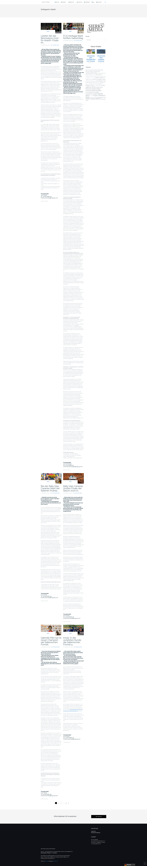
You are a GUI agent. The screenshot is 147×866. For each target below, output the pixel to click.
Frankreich (99, 76)
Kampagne (90, 79)
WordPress (55, 861)
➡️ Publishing (63, 2)
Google (89, 77)
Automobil (91, 73)
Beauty (103, 73)
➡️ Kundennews (87, 2)
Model (102, 82)
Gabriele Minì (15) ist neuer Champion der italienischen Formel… (51, 641)
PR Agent (99, 85)
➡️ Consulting (79, 2)
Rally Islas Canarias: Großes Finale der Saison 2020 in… (73, 488)
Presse (99, 87)
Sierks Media (93, 99)
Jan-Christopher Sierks (55, 45)
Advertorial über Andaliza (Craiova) (101, 58)
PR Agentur (95, 86)
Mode (98, 82)
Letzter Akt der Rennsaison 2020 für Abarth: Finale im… (50, 39)
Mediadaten (101, 81)
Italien (98, 78)
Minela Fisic (93, 82)
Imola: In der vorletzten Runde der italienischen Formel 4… (72, 641)
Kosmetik (88, 81)
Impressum (93, 831)
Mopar (88, 84)
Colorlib (46, 861)
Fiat (98, 74)
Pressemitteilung (92, 92)
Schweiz (92, 97)
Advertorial (96, 70)
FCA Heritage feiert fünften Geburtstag (73, 36)
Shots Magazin (100, 97)
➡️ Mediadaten (71, 2)
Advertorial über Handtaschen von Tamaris (90, 58)
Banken (99, 73)
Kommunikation (99, 79)
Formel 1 (94, 76)
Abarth (89, 70)
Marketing (93, 81)
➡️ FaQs (93, 2)
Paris (95, 85)
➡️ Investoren (98, 2)
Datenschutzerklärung (95, 832)
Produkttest (91, 94)
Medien (88, 82)
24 (66, 803)
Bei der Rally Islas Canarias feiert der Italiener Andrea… (50, 488)
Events (89, 74)
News (48, 31)
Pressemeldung (93, 90)
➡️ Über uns (57, 2)
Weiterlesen (99, 816)
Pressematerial (93, 89)
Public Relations (95, 96)
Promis (91, 95)
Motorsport (94, 84)
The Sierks (55, 852)
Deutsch (128, 864)
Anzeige (96, 71)
